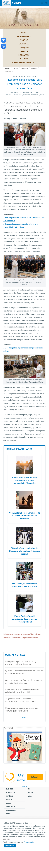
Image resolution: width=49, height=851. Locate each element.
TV (29, 789)
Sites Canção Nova (46, 3)
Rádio (30, 792)
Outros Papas (23, 36)
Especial (15, 68)
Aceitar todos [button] (9, 845)
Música (9, 799)
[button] (3, 40)
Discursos (24, 59)
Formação (10, 792)
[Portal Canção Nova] (6, 3)
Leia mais (6, 839)
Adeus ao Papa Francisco (24, 62)
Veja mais (24, 718)
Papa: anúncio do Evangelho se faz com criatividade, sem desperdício (22, 690)
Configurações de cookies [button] (13, 842)
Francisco (34, 68)
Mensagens (23, 55)
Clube (8, 803)
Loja (30, 796)
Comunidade (11, 810)
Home (24, 33)
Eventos (9, 789)
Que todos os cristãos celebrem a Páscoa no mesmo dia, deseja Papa (24, 672)
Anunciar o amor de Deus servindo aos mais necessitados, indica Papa (24, 681)
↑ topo (24, 786)
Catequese (24, 48)
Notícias (7, 68)
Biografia (24, 44)
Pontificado (24, 68)
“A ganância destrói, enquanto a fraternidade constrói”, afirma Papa (20, 700)
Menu (42, 3)
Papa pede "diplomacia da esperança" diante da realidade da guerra (21, 662)
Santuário (10, 807)
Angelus (24, 40)
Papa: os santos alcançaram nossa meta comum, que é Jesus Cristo (22, 709)
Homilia (24, 51)
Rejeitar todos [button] (29, 842)
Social (8, 814)
